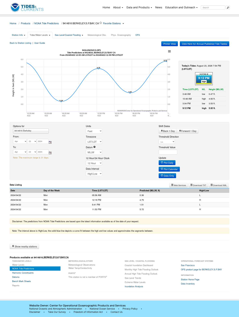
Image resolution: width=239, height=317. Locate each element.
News (158, 7)
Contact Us (116, 311)
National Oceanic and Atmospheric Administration (55, 308)
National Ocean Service (102, 308)
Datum (89, 147)
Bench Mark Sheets (21, 281)
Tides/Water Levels (39, 34)
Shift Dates (164, 126)
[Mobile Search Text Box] (228, 7)
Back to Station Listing (20, 42)
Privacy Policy (130, 308)
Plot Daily (168, 162)
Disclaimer (34, 311)
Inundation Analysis (134, 286)
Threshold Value (167, 147)
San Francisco (188, 265)
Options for (18, 126)
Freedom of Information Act (88, 311)
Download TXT (199, 185)
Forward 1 (188, 131)
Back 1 (169, 131)
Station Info (17, 34)
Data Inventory (188, 283)
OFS (137, 34)
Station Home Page (190, 279)
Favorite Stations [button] (112, 23)
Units (88, 126)
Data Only (168, 175)
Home (106, 7)
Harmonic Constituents (23, 272)
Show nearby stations (25, 246)
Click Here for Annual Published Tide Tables (204, 43)
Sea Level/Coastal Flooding (68, 34)
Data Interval (92, 168)
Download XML (220, 185)
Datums (16, 276)
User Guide (39, 42)
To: (14, 147)
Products (25, 23)
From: (16, 136)
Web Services (179, 185)
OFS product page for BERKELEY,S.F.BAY (201, 269)
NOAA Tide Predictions (46, 23)
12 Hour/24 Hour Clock (97, 158)
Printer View (169, 43)
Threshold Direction (169, 136)
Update (162, 157)
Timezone (91, 136)
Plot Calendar (170, 169)
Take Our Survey (57, 311)
